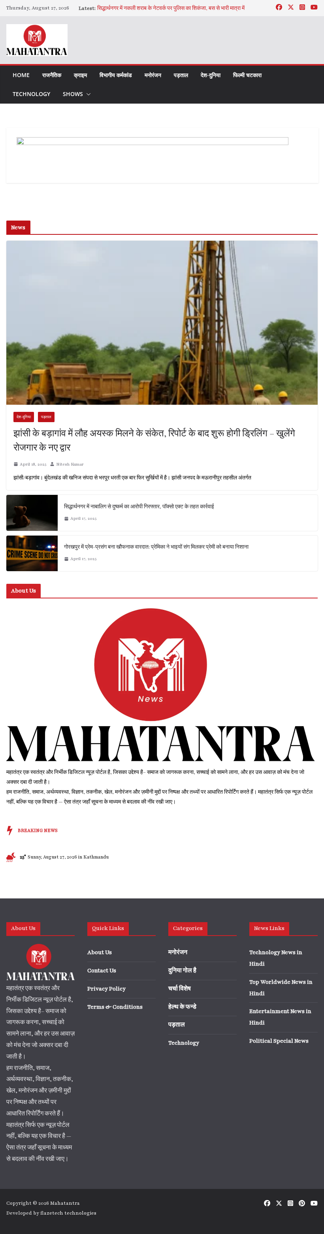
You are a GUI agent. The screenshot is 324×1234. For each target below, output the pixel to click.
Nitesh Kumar (70, 464)
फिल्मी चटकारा (247, 75)
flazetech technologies (68, 1213)
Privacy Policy (106, 988)
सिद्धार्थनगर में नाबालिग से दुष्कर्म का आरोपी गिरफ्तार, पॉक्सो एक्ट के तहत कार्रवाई (139, 507)
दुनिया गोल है (182, 970)
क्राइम (80, 75)
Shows (73, 94)
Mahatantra (65, 1203)
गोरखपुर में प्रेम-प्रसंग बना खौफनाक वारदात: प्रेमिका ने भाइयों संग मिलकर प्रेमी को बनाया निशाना (156, 547)
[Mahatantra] (162, 609)
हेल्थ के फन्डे (182, 1007)
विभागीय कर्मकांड (116, 75)
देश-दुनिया (210, 75)
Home (21, 75)
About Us (99, 952)
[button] (87, 94)
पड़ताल (181, 75)
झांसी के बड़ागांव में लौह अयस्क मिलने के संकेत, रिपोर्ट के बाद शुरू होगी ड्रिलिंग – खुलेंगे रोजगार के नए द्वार (154, 441)
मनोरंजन (153, 75)
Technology (31, 94)
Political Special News (279, 1041)
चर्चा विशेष (179, 988)
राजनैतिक (51, 75)
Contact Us (101, 970)
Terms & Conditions (115, 1007)
